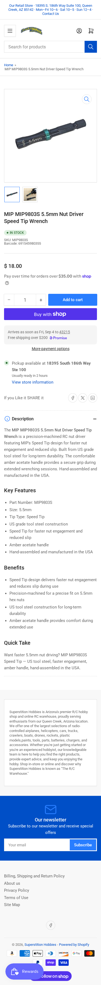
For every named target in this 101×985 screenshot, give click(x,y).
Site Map (12, 904)
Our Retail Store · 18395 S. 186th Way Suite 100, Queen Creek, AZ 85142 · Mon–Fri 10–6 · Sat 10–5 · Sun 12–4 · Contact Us (50, 10)
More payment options (50, 349)
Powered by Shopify (74, 945)
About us (12, 883)
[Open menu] (10, 31)
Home (8, 65)
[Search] (91, 46)
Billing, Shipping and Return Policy (34, 876)
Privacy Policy (16, 890)
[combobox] (50, 47)
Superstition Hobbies (40, 945)
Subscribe (83, 845)
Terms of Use (16, 897)
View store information (32, 382)
